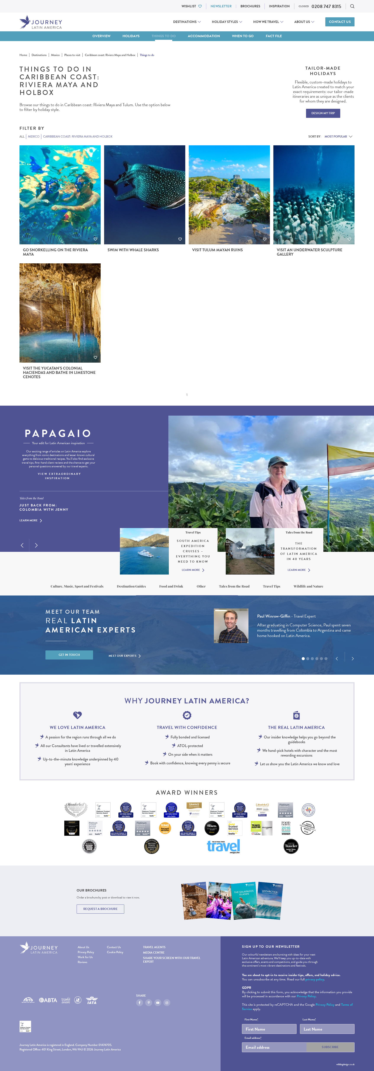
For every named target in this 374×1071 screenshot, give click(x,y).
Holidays (131, 36)
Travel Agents (154, 947)
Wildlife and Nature (308, 586)
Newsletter (221, 6)
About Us (302, 21)
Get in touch (69, 655)
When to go (243, 36)
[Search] (352, 6)
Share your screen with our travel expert (171, 960)
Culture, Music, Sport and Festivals (77, 586)
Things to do (164, 36)
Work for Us (85, 957)
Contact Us (340, 21)
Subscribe (330, 1047)
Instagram (166, 1002)
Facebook (139, 1002)
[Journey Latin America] (40, 22)
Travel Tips (271, 586)
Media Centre (153, 952)
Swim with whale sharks (133, 250)
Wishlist (189, 6)
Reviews (82, 962)
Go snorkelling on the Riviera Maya (55, 252)
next (36, 545)
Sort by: (314, 136)
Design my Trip (323, 113)
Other (201, 586)
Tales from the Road (234, 586)
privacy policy (314, 979)
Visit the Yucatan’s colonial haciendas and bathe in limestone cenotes (59, 372)
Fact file (274, 36)
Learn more (28, 521)
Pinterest (148, 1002)
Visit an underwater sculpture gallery (309, 252)
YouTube (157, 1002)
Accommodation (204, 36)
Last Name (309, 1019)
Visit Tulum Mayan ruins (217, 250)
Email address (253, 1038)
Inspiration (279, 6)
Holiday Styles (225, 21)
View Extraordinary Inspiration (59, 476)
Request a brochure (100, 909)
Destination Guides (131, 586)
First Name (251, 1019)
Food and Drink (171, 586)
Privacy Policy (86, 952)
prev (22, 545)
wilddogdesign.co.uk (345, 1064)
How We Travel (266, 21)
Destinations (185, 21)
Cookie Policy (115, 952)
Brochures (250, 6)
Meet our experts (122, 656)
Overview (101, 36)
